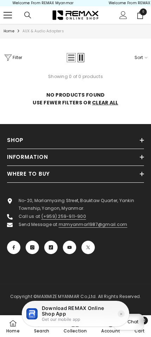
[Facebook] (13, 247)
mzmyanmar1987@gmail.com (93, 224)
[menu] (8, 15)
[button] (71, 57)
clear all (105, 102)
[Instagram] (32, 247)
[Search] (28, 15)
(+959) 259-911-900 (63, 216)
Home (9, 31)
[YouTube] (69, 247)
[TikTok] (51, 247)
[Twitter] (88, 247)
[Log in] (123, 15)
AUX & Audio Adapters (43, 31)
